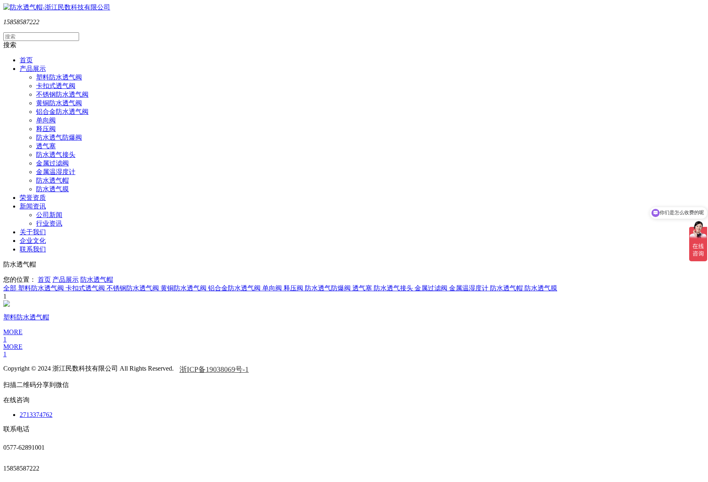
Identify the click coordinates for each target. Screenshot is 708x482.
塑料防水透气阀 (59, 77)
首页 (44, 279)
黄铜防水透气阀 (59, 103)
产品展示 (65, 279)
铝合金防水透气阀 (62, 111)
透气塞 (46, 146)
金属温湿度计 (55, 171)
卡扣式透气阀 (55, 85)
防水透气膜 (52, 189)
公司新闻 (49, 214)
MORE (13, 346)
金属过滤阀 (52, 163)
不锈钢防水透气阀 (62, 94)
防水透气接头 (55, 154)
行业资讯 (49, 223)
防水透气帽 (52, 180)
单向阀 (46, 120)
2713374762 (36, 414)
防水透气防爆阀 (59, 137)
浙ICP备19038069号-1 (214, 369)
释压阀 (46, 128)
